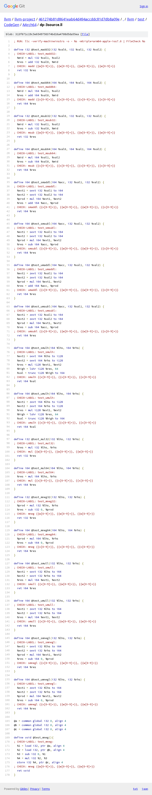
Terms (46, 789)
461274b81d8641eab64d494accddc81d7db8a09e (79, 19)
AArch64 (29, 24)
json (145, 788)
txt (135, 788)
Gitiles (24, 789)
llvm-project (24, 19)
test (141, 19)
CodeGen (11, 24)
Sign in (144, 6)
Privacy (34, 789)
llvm (7, 19)
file (85, 34)
